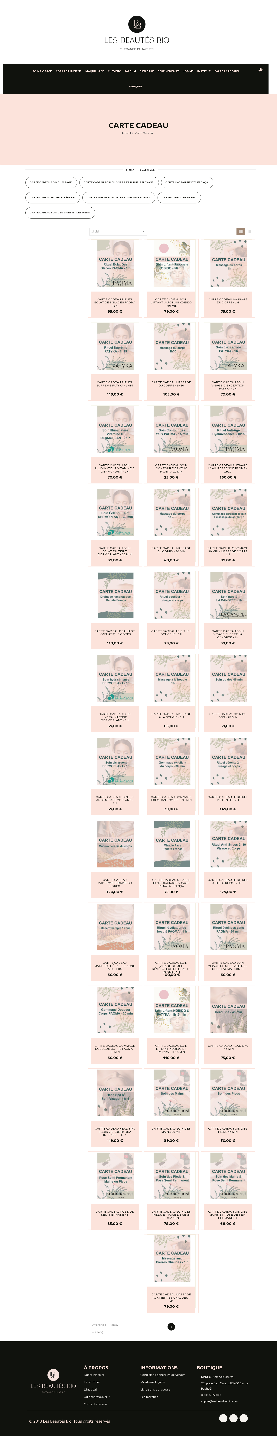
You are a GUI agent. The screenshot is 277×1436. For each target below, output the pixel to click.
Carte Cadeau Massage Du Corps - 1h (228, 301)
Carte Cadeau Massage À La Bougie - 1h (171, 716)
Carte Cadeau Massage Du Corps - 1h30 (171, 384)
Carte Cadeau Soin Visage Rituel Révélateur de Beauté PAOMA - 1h (171, 967)
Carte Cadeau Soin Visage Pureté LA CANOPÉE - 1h (228, 634)
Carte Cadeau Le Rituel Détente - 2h (228, 799)
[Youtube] (244, 1418)
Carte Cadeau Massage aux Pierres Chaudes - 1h (171, 1297)
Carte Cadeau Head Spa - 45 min (228, 1047)
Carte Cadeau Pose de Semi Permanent (115, 1213)
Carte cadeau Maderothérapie (52, 197)
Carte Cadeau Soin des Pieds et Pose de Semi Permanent (171, 1214)
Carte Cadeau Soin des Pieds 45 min (227, 1130)
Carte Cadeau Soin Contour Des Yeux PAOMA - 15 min (171, 468)
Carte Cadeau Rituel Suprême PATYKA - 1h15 (114, 384)
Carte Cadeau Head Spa (179, 197)
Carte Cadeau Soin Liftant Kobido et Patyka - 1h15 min (171, 1049)
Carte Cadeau (140, 170)
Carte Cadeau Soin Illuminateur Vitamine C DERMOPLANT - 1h (115, 468)
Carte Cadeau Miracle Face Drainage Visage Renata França (171, 883)
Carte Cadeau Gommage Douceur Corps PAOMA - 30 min (114, 1049)
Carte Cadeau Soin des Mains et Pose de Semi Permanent (227, 1214)
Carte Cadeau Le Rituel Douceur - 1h (171, 633)
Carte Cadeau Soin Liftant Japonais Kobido (118, 197)
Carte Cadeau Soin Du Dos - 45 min (227, 716)
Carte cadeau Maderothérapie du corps (115, 883)
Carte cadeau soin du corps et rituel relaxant (119, 182)
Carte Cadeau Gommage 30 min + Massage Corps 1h (227, 551)
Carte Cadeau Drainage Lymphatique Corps (114, 633)
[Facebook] (223, 1418)
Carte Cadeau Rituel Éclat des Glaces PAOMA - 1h (114, 302)
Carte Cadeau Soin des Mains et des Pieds (60, 212)
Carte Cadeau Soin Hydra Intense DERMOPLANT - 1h (115, 717)
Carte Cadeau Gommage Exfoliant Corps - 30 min (171, 799)
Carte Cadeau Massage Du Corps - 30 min (171, 550)
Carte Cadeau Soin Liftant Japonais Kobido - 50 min (171, 302)
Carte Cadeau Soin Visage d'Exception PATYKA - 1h (227, 385)
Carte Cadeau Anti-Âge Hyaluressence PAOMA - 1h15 (228, 468)
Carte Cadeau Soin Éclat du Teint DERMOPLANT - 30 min (115, 551)
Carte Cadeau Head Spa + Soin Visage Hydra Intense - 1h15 (115, 1131)
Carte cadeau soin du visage (51, 182)
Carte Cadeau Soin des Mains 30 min (171, 1130)
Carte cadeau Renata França (186, 182)
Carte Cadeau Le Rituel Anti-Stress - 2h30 (228, 881)
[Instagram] (233, 1418)
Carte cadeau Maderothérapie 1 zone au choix (114, 965)
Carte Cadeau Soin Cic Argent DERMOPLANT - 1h (115, 800)
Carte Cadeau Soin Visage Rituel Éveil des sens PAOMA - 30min (228, 965)
